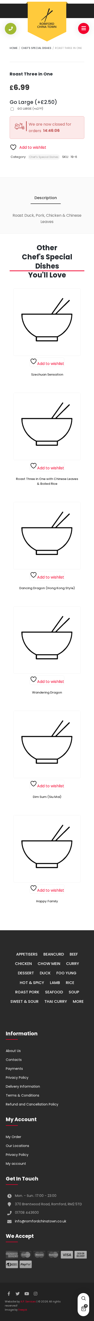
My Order (13, 1136)
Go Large (30, 109)
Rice (70, 982)
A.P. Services (28, 1301)
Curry (72, 963)
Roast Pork (27, 992)
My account (16, 1163)
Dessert (26, 973)
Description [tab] (45, 198)
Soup (74, 992)
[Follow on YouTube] (26, 1294)
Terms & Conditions (22, 1095)
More (78, 1001)
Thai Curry (55, 1001)
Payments (14, 1068)
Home (14, 48)
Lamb (55, 982)
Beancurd (53, 954)
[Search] (83, 1298)
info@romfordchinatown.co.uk (40, 1221)
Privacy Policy (17, 1077)
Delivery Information (23, 1086)
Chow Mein (49, 963)
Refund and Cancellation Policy (32, 1104)
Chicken (23, 963)
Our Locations (17, 1145)
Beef (74, 954)
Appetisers (27, 954)
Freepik (22, 1310)
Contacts (14, 1059)
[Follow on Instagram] (35, 1294)
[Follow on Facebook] (9, 1294)
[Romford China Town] (47, 18)
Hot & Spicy (32, 982)
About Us (13, 1050)
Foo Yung (66, 973)
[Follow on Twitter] (17, 1294)
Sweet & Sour (24, 1001)
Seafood (54, 992)
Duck (45, 973)
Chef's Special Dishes (36, 48)
